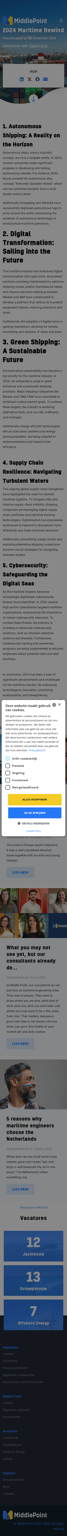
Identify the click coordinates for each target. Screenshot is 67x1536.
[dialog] (33, 768)
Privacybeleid (37, 750)
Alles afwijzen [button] (35, 812)
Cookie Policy (33, 831)
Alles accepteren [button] (35, 799)
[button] (33, 823)
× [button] (59, 704)
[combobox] (54, 705)
